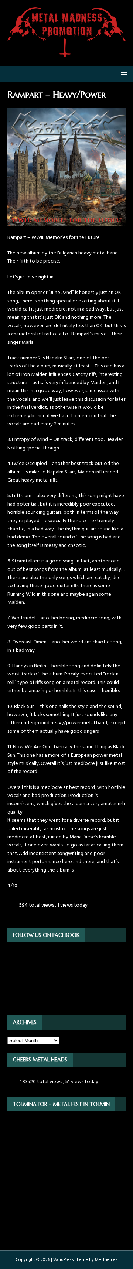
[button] (123, 73)
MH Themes (106, 1259)
